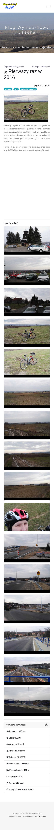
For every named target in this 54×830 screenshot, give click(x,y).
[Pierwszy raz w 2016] (26, 108)
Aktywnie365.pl (35, 813)
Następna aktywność (41, 66)
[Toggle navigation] (48, 6)
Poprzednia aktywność (14, 66)
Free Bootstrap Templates (36, 816)
